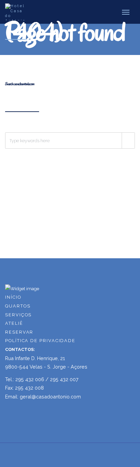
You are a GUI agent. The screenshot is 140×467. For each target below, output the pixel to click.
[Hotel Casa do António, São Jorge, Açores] (17, 11)
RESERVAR (19, 332)
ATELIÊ (14, 323)
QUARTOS (17, 306)
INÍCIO (13, 297)
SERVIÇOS (18, 314)
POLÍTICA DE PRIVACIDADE (40, 340)
